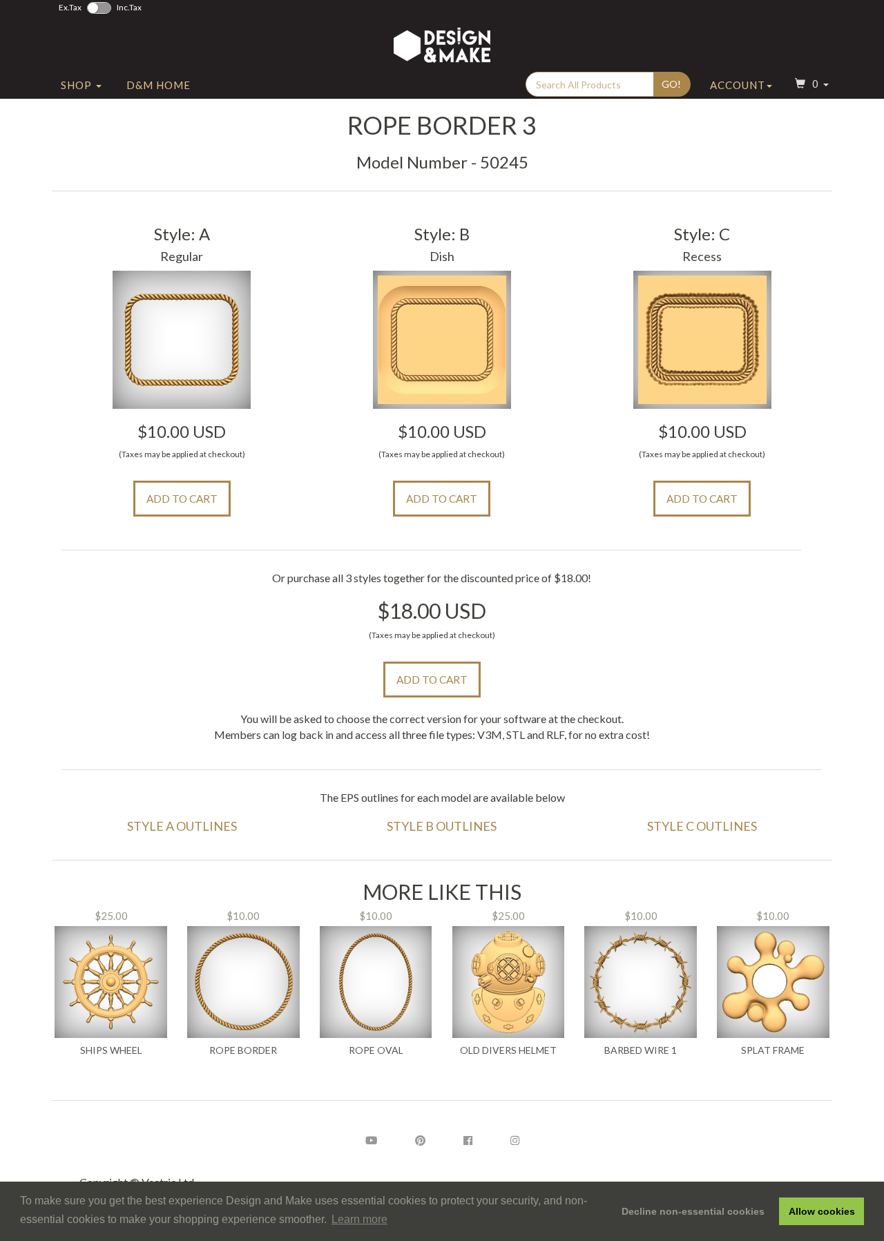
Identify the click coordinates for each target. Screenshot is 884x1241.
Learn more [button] (359, 1219)
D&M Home (158, 85)
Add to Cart (182, 498)
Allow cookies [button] (822, 1211)
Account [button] (737, 85)
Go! (671, 84)
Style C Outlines (702, 826)
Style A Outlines (182, 826)
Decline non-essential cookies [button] (693, 1211)
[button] (810, 85)
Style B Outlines (442, 826)
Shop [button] (78, 85)
